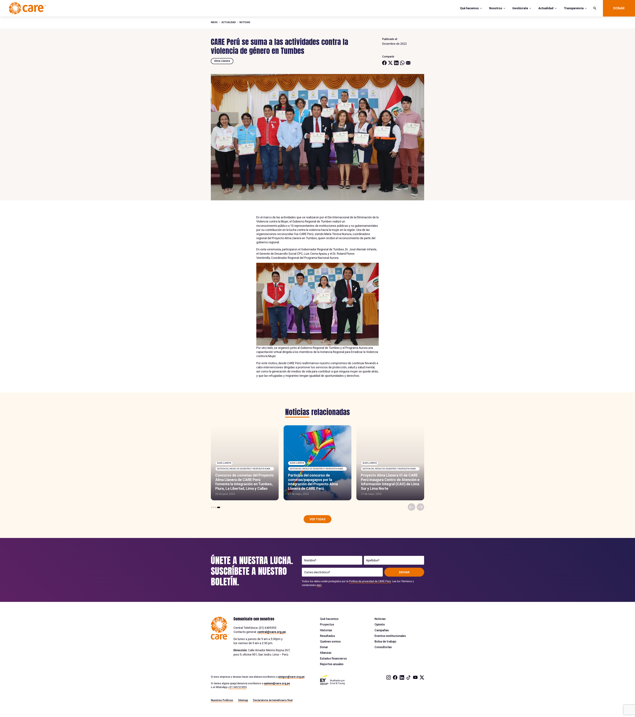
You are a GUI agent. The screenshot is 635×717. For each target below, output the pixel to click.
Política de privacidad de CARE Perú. (370, 581)
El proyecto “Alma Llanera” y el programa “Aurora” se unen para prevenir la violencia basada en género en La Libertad (387, 481)
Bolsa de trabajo (385, 641)
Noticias (244, 22)
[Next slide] (420, 507)
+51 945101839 (237, 687)
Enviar (404, 572)
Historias (326, 630)
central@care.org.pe (271, 632)
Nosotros (495, 8)
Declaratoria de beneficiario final (273, 700)
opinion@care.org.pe (277, 683)
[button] (212, 507)
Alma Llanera (222, 60)
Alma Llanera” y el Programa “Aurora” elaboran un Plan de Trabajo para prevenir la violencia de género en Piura (317, 481)
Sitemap (243, 700)
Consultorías (383, 647)
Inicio (214, 22)
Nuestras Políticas (222, 700)
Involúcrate (520, 8)
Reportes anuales (331, 664)
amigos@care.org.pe (291, 676)
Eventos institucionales (390, 636)
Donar (619, 8)
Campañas (382, 630)
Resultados (327, 636)
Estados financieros (333, 658)
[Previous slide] (411, 507)
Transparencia (574, 8)
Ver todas (317, 519)
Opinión (380, 624)
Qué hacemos (469, 8)
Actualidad (545, 8)
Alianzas (325, 652)
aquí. (319, 585)
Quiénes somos (330, 641)
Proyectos (327, 624)
